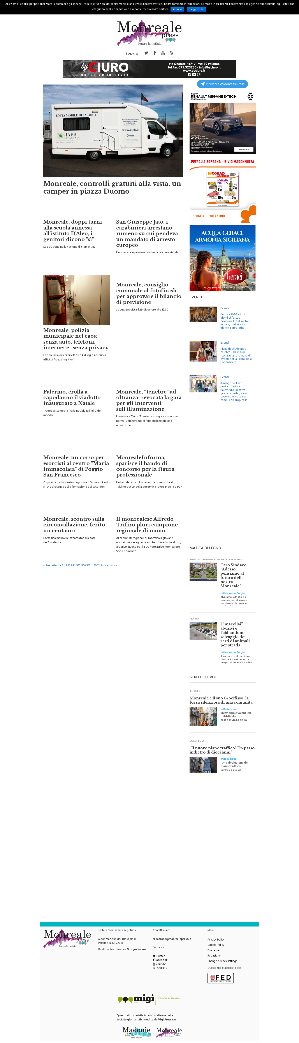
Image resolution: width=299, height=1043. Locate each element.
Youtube (160, 964)
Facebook (160, 960)
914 (73, 566)
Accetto (177, 9)
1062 (97, 566)
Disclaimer (214, 950)
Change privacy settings (222, 961)
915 (78, 566)
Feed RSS (161, 968)
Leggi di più (197, 9)
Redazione (214, 956)
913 (68, 566)
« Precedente (52, 566)
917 (88, 566)
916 (83, 566)
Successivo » (108, 566)
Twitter (160, 956)
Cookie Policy (216, 945)
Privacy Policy (216, 940)
